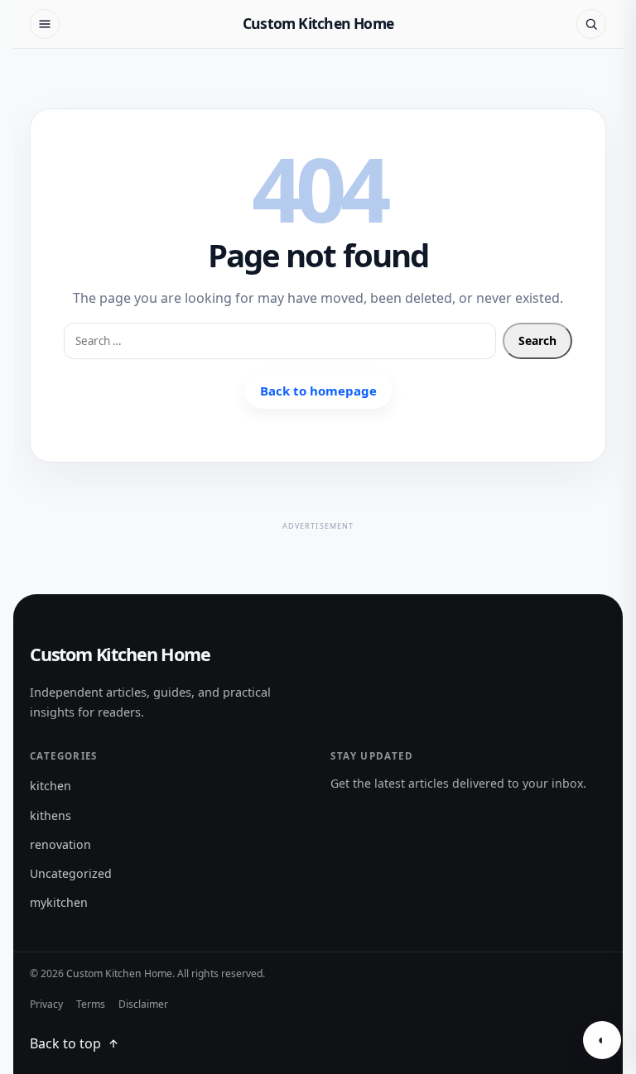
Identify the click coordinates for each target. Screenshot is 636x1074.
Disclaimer (143, 1004)
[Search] (591, 24)
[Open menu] (45, 24)
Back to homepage (318, 390)
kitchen (50, 786)
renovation (60, 844)
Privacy (46, 1004)
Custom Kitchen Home (318, 23)
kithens (50, 815)
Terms (90, 1004)
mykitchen (59, 902)
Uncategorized (71, 873)
